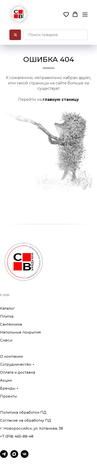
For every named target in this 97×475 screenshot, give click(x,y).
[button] (66, 14)
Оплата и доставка (17, 372)
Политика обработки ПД (23, 412)
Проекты (8, 396)
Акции (6, 380)
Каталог (7, 308)
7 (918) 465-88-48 (17, 436)
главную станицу (61, 99)
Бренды (7, 388)
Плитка (6, 316)
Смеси (6, 340)
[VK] (24, 457)
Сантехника (11, 324)
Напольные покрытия (20, 332)
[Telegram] (4, 457)
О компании (11, 356)
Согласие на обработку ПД (25, 420)
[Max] (14, 457)
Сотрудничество (15, 364)
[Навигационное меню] (85, 14)
